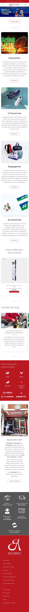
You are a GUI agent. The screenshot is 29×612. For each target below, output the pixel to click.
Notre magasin (7, 563)
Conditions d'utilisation (9, 577)
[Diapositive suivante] (17, 27)
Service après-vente (8, 583)
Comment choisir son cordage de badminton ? (14, 332)
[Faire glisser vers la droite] (17, 301)
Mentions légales (7, 573)
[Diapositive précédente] (11, 27)
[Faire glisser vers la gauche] (11, 301)
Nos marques (6, 589)
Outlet (5, 599)
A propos (5, 570)
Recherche (6, 560)
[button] (3, 4)
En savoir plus (14, 21)
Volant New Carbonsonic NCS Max (14, 285)
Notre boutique (14, 481)
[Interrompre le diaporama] (27, 27)
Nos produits (6, 593)
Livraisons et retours (8, 567)
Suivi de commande (8, 580)
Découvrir (14, 80)
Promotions (6, 596)
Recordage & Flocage (9, 603)
